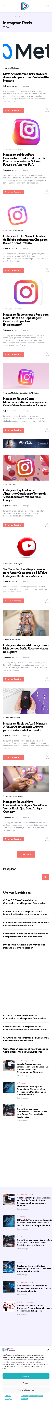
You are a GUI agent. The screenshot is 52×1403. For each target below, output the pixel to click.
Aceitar (26, 1376)
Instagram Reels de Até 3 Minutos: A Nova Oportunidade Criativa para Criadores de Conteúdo (25, 726)
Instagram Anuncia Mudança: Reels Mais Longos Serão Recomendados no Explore (26, 648)
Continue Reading (13, 110)
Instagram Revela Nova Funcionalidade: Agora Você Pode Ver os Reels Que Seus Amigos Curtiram (25, 807)
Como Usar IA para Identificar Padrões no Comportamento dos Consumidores (25, 935)
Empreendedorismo (26, 1302)
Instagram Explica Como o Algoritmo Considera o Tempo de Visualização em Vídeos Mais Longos (24, 495)
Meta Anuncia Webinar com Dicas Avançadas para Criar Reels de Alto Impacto (26, 77)
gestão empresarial (26, 1061)
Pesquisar (9, 869)
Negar (26, 1383)
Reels (7, 639)
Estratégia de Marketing (29, 393)
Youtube (8, 564)
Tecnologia (22, 1083)
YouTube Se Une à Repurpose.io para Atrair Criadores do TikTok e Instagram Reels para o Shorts (25, 572)
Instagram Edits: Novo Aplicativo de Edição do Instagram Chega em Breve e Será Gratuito (25, 239)
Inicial (5, 16)
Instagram (8, 149)
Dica (15, 484)
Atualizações (18, 149)
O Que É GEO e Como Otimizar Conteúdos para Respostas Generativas (24, 902)
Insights (21, 1262)
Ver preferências (26, 1390)
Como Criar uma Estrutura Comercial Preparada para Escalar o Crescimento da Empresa (34, 1308)
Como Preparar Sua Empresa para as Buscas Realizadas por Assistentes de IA (25, 913)
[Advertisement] (26, 981)
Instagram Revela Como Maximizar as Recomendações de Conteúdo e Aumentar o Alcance (25, 402)
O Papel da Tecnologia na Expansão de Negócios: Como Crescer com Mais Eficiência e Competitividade (31, 1090)
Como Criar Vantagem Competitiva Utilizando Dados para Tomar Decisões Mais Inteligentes (32, 1113)
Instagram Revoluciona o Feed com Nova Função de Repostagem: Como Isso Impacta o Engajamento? (25, 319)
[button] (48, 1349)
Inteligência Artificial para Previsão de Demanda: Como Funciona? (24, 946)
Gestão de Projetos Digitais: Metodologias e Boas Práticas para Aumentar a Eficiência (34, 1269)
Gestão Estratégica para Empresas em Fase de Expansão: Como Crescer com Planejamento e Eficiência (32, 1068)
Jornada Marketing (12, 68)
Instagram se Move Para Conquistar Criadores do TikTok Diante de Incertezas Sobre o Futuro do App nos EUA (24, 159)
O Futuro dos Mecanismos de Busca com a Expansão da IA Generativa (26, 924)
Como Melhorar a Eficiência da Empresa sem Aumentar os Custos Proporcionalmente (34, 1288)
